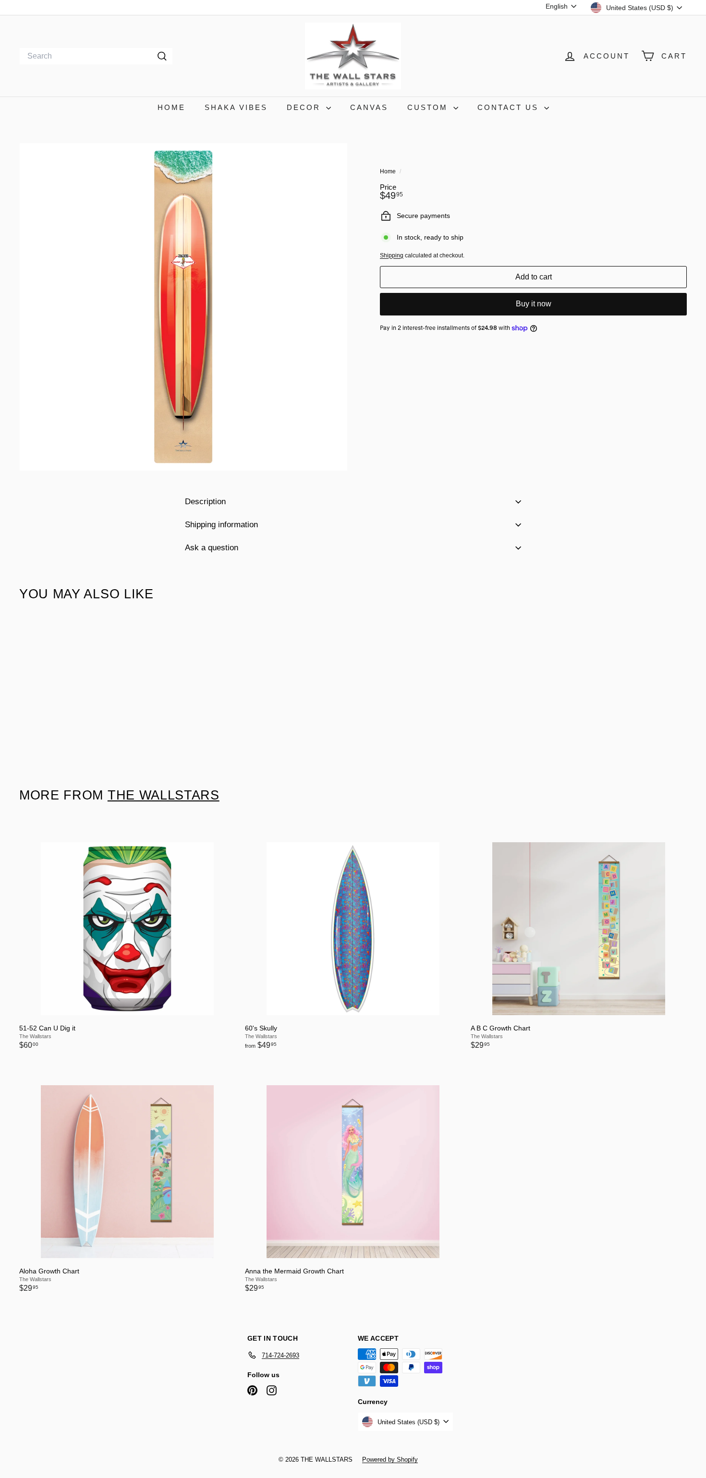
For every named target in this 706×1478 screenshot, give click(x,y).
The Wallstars (163, 794)
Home (388, 171)
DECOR (305, 107)
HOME (171, 107)
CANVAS (369, 107)
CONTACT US (509, 107)
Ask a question (211, 547)
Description (205, 501)
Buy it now (533, 304)
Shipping (391, 255)
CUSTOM (429, 107)
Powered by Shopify (390, 1459)
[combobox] (96, 56)
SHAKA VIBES (236, 107)
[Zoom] (183, 307)
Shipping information (221, 524)
